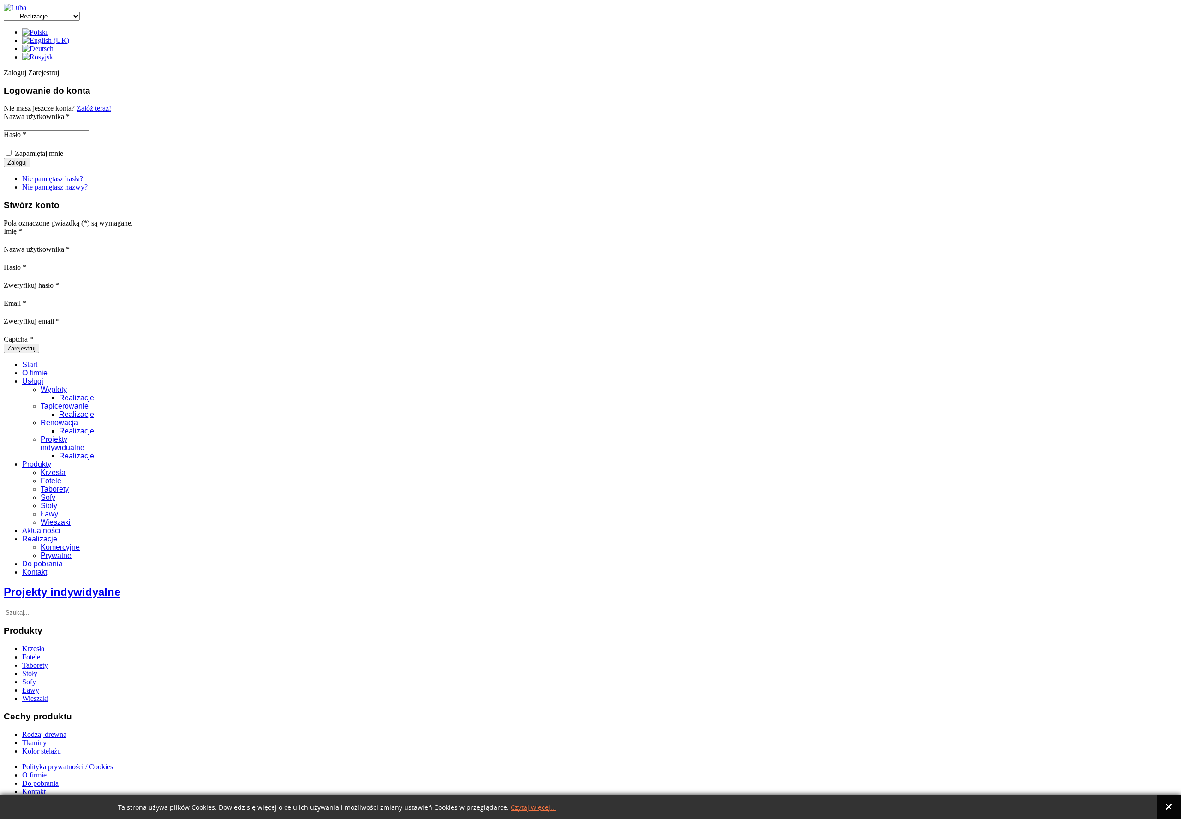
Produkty (36, 464)
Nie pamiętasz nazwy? (55, 187)
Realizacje (76, 398)
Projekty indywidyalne (62, 592)
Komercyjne (60, 547)
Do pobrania (42, 564)
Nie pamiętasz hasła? (52, 179)
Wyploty (54, 389)
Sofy (48, 497)
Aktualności (41, 530)
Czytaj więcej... (533, 808)
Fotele (51, 481)
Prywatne (56, 555)
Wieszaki (56, 522)
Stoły (49, 506)
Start (29, 364)
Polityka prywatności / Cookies (67, 767)
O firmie (35, 373)
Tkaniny (34, 743)
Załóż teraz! (94, 108)
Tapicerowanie (65, 406)
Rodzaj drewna (44, 734)
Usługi (32, 381)
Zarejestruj (21, 348)
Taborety (55, 489)
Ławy (49, 514)
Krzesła (53, 472)
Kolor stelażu (41, 751)
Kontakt (34, 572)
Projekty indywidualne (62, 443)
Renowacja (59, 423)
